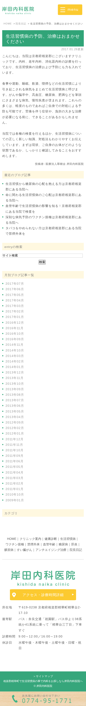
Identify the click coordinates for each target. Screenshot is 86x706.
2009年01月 (15, 500)
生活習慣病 (68, 539)
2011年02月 (15, 483)
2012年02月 (15, 428)
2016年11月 (15, 328)
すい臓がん (24, 550)
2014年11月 (15, 344)
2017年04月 (15, 300)
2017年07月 (15, 283)
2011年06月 (15, 461)
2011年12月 (15, 439)
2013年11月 (15, 378)
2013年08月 (15, 394)
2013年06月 (15, 405)
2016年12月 (15, 322)
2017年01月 (15, 317)
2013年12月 (15, 372)
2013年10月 (15, 383)
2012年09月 (15, 422)
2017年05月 (15, 295)
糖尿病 (63, 544)
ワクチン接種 (15, 544)
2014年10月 (15, 350)
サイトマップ (44, 676)
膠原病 (8, 550)
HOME (11, 539)
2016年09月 (15, 339)
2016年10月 (15, 333)
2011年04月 (15, 472)
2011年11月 (14, 444)
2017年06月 (15, 289)
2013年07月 (15, 400)
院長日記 (76, 550)
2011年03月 (15, 478)
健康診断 (51, 539)
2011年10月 (15, 450)
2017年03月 (15, 306)
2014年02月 (15, 361)
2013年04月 (15, 417)
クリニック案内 (30, 539)
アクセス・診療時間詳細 (43, 595)
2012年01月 (15, 433)
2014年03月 (15, 356)
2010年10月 (15, 494)
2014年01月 (15, 367)
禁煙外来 (33, 544)
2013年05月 (15, 411)
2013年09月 (15, 389)
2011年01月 (15, 489)
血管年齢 (49, 544)
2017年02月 (15, 311)
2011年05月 (15, 466)
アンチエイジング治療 (51, 550)
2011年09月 (15, 455)
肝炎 (74, 544)
